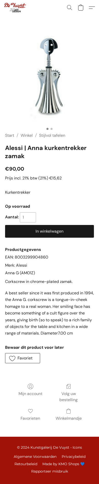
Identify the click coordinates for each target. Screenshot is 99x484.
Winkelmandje (69, 418)
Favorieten (30, 418)
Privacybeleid (74, 456)
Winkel (27, 135)
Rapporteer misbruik (49, 471)
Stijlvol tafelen (52, 135)
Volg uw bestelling (68, 396)
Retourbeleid (25, 464)
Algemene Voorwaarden (35, 456)
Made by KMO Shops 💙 (63, 464)
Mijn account (30, 393)
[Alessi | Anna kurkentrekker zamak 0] (50, 80)
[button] (15, 7)
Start (9, 135)
